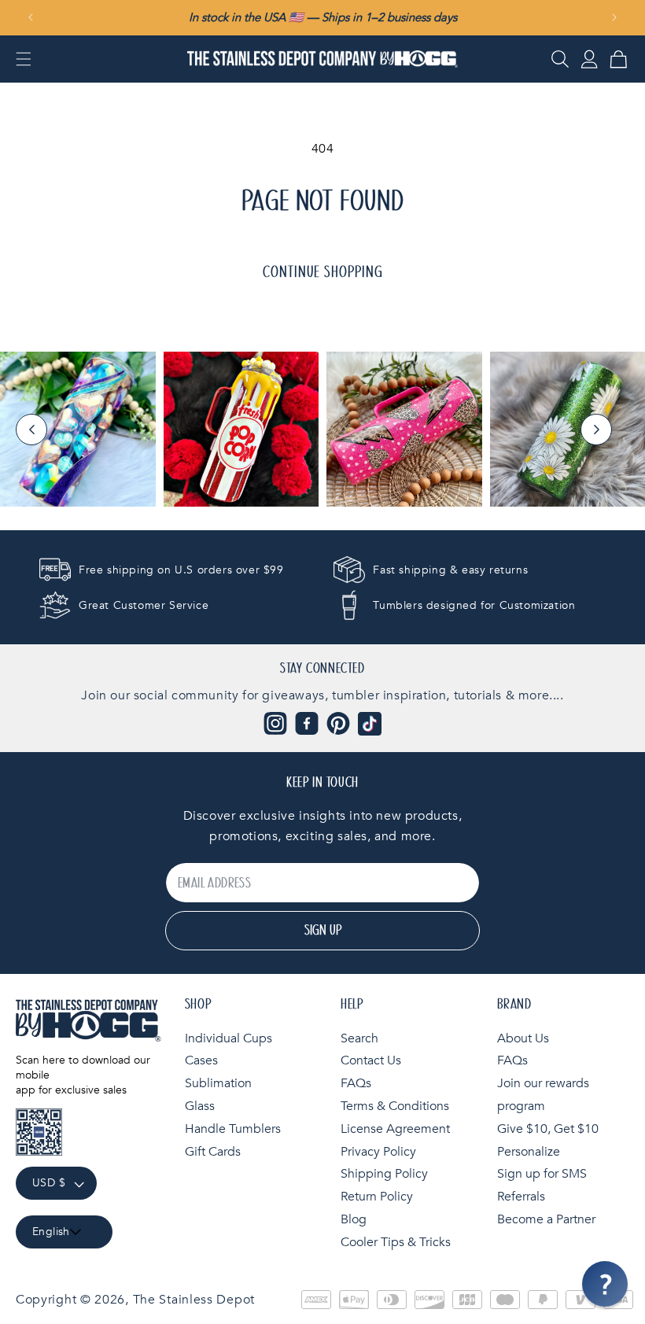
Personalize (528, 1151)
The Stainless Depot (194, 1299)
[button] (23, 59)
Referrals (521, 1196)
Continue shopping (323, 272)
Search (359, 1038)
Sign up (322, 931)
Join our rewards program (543, 1095)
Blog (354, 1219)
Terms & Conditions (395, 1106)
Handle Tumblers (233, 1129)
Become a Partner (546, 1219)
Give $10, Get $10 (548, 1129)
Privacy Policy (378, 1151)
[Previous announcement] (30, 17)
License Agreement (395, 1129)
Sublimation (218, 1083)
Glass (200, 1106)
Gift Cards (213, 1151)
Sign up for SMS (542, 1173)
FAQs (356, 1083)
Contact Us (371, 1060)
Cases (201, 1060)
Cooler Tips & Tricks (396, 1242)
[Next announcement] (614, 17)
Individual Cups (228, 1038)
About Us (523, 1038)
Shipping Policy (384, 1173)
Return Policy (377, 1196)
